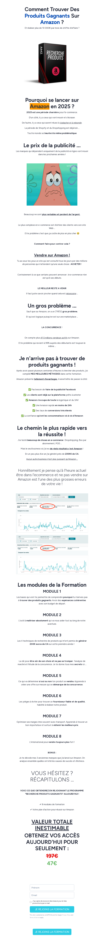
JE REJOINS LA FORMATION (52, 909)
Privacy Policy (66, 915)
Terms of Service (35, 917)
